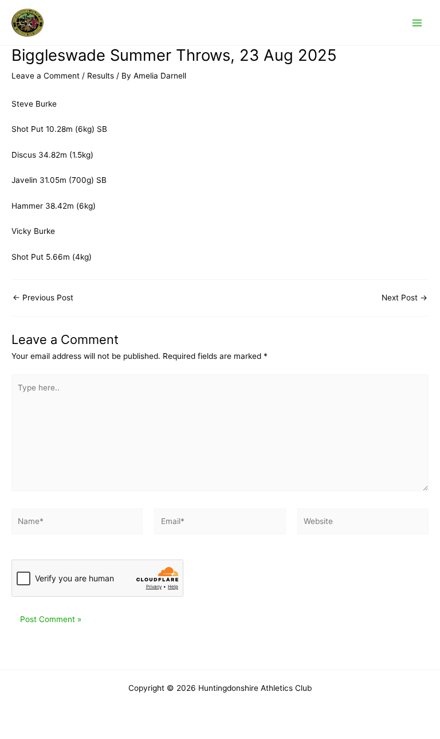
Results (100, 75)
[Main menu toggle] (417, 22)
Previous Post (43, 298)
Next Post (404, 298)
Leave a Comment (45, 75)
